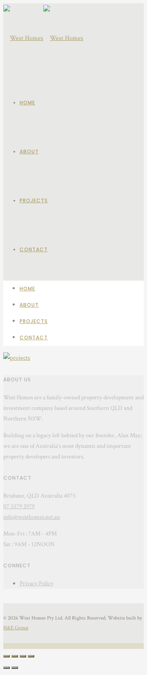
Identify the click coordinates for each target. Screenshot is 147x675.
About (29, 151)
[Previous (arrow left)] (6, 667)
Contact (34, 249)
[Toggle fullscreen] (23, 656)
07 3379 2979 (19, 506)
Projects (34, 200)
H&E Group (15, 627)
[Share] (14, 656)
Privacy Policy (36, 583)
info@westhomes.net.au (31, 517)
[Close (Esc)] (6, 656)
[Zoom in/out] (31, 656)
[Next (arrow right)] (14, 667)
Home (27, 102)
